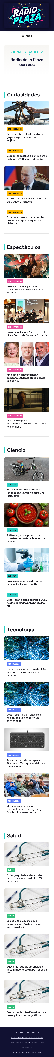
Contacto (27, 1047)
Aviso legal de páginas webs (27, 1037)
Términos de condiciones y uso (27, 1042)
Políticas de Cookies (27, 1032)
